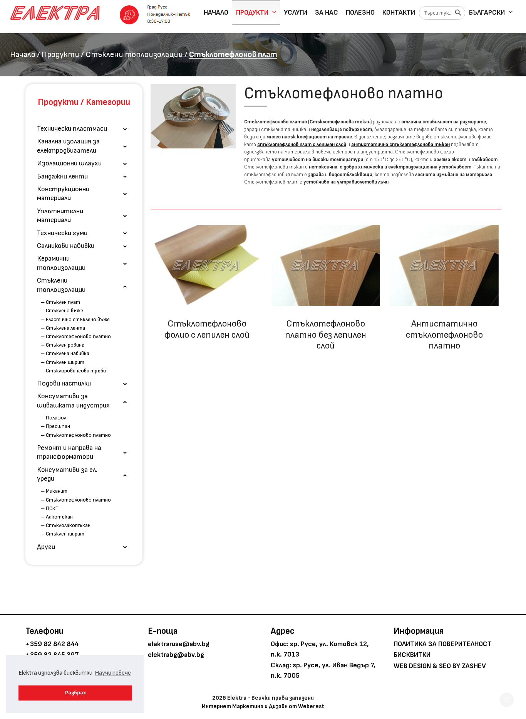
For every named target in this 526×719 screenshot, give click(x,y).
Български (487, 12)
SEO (445, 666)
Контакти (398, 12)
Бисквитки (412, 655)
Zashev (474, 666)
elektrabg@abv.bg (176, 655)
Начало (216, 12)
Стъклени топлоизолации (134, 54)
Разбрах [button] (75, 692)
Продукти (252, 12)
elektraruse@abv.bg (178, 644)
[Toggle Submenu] (125, 128)
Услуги (295, 12)
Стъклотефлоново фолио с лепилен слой (207, 329)
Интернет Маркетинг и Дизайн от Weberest (263, 706)
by (456, 666)
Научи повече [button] (113, 673)
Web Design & (415, 666)
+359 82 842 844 (52, 644)
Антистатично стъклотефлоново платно (444, 335)
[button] (506, 699)
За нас (326, 12)
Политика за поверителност (443, 644)
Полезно (360, 12)
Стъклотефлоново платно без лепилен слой (325, 335)
